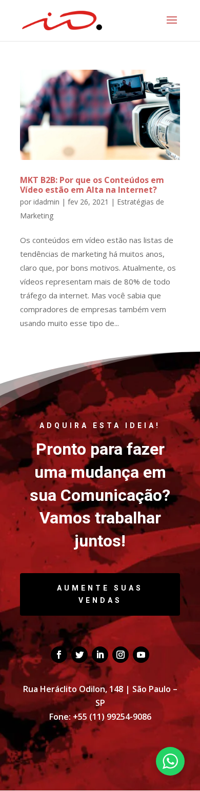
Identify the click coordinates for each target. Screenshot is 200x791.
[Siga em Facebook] (59, 654)
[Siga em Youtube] (141, 654)
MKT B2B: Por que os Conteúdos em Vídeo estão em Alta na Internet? (92, 184)
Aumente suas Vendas (100, 594)
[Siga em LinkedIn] (100, 654)
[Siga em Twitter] (79, 654)
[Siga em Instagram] (120, 654)
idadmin (46, 202)
